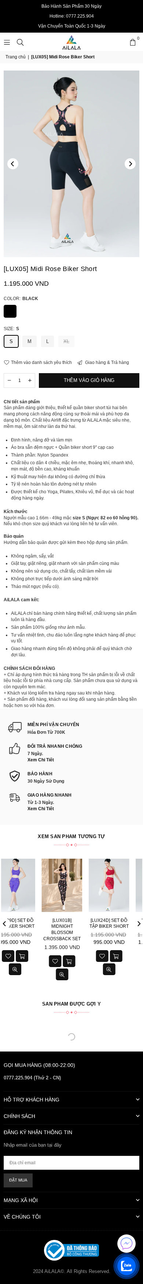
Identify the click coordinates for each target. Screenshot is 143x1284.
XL (66, 341)
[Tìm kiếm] (20, 41)
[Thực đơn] (7, 41)
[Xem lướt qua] (33, 969)
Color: (21, 298)
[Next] (130, 163)
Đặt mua (18, 1180)
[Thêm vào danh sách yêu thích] (27, 956)
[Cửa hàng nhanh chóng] (40, 956)
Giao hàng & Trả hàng (106, 362)
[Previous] (12, 163)
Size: (11, 328)
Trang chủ (16, 56)
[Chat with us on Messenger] (126, 1243)
